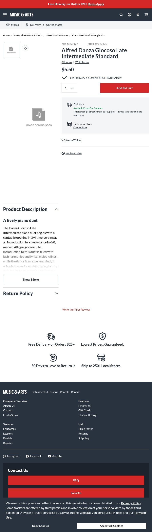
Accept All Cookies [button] (111, 525)
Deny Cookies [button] (40, 525)
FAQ (76, 480)
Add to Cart (124, 88)
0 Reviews (67, 62)
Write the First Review (76, 309)
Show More (31, 279)
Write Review (82, 62)
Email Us (76, 493)
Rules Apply (96, 4)
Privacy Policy (131, 503)
